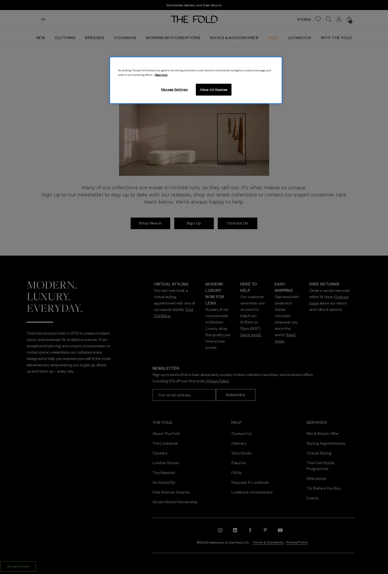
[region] (196, 80)
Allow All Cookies (214, 89)
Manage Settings (174, 89)
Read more (161, 74)
